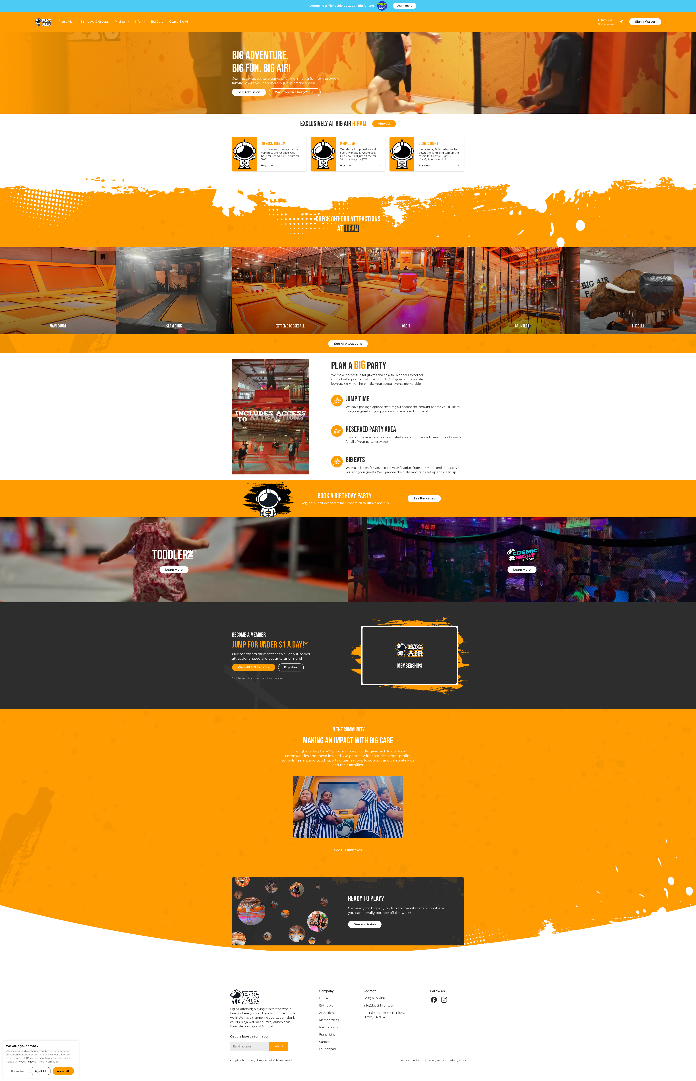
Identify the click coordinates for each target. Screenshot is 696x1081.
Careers (324, 1041)
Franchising (327, 1034)
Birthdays (326, 1005)
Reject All (40, 1071)
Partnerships (328, 1027)
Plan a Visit (66, 21)
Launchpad (327, 1049)
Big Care (157, 21)
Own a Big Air (179, 21)
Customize (17, 1071)
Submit (278, 1046)
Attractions (327, 1012)
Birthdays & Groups (94, 21)
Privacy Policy (458, 1060)
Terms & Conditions (411, 1060)
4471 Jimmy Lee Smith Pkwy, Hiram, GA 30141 (384, 1015)
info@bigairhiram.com (379, 1005)
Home (323, 998)
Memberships (329, 1020)
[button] (122, 22)
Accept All (63, 1071)
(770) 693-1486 (374, 998)
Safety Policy (436, 1060)
